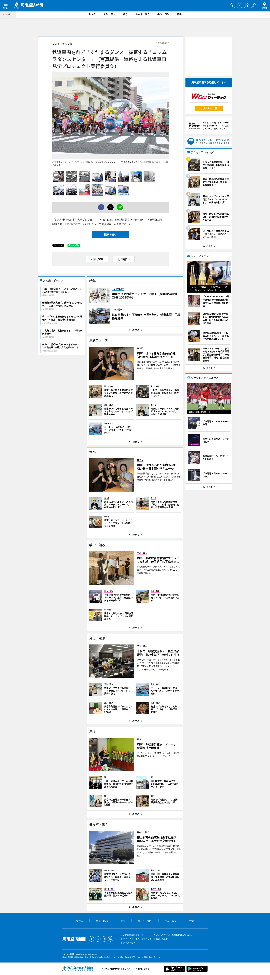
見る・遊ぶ (109, 14)
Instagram (246, 5)
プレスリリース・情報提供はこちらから (174, 934)
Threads (253, 5)
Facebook (232, 5)
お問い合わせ (162, 939)
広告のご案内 (129, 943)
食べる (92, 14)
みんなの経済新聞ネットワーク (77, 968)
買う (125, 14)
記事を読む (110, 234)
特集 (179, 14)
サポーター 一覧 (208, 108)
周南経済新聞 (28, 5)
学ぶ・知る (163, 14)
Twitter (239, 5)
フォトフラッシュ (62, 43)
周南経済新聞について (133, 934)
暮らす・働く (142, 14)
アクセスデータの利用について (137, 939)
